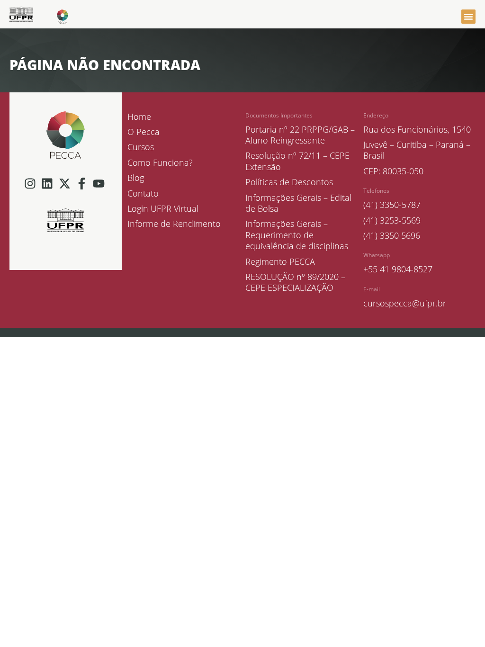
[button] (468, 16)
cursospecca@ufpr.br (404, 303)
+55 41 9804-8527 (397, 269)
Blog (135, 177)
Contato (143, 193)
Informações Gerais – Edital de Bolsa (298, 203)
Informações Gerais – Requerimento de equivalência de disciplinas (296, 235)
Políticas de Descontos (289, 182)
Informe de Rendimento (174, 223)
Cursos (140, 147)
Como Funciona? (160, 162)
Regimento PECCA (280, 261)
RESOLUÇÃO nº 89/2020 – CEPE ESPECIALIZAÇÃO (295, 282)
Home (139, 116)
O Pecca (143, 131)
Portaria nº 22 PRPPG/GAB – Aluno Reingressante (300, 135)
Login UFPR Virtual (162, 208)
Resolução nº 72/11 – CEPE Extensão (297, 161)
